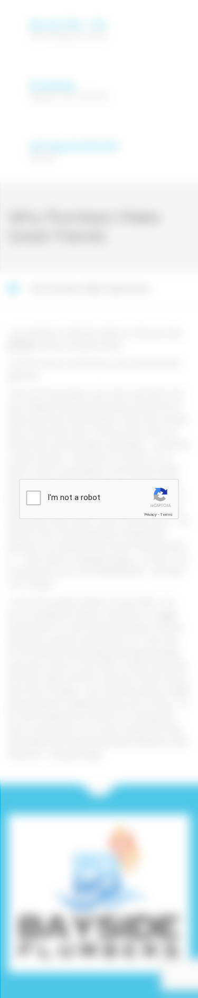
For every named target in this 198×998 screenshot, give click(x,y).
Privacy (150, 514)
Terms (166, 514)
